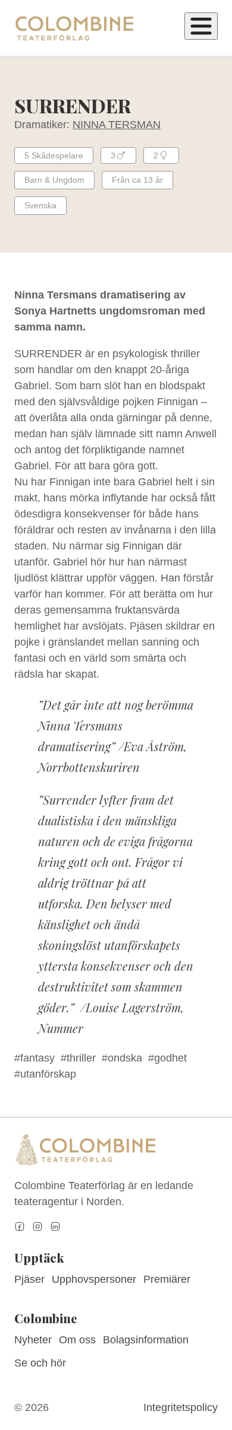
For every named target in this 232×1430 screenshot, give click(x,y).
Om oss (77, 1340)
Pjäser (29, 1279)
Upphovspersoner (94, 1279)
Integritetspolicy (180, 1407)
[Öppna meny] (201, 26)
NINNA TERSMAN (117, 125)
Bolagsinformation (146, 1340)
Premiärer (166, 1279)
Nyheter (33, 1340)
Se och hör (40, 1363)
